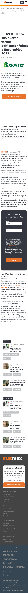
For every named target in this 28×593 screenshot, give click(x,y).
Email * (8, 228)
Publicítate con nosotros (9, 532)
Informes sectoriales (8, 511)
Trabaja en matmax (8, 541)
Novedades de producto (9, 516)
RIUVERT (9, 77)
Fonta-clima (6, 499)
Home (3, 8)
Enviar (14, 260)
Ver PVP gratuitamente (14, 96)
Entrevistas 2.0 (7, 509)
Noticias (5, 513)
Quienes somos (7, 539)
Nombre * (8, 221)
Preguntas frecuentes (8, 525)
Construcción (6, 494)
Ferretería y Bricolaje (8, 497)
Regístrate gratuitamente (14, 484)
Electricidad (6, 501)
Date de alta (6, 523)
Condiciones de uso (17, 590)
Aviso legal (6, 590)
